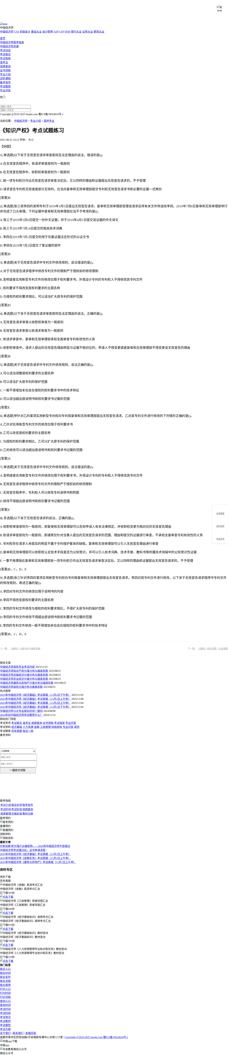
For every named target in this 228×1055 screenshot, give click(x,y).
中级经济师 (6, 31)
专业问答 (5, 90)
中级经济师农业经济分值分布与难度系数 (24, 678)
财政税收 (56, 727)
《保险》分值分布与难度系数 (25, 648)
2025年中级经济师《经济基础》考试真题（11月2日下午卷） (35, 694)
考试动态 (5, 50)
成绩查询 (5, 66)
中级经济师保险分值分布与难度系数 (21, 686)
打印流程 (5, 997)
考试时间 (5, 1009)
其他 (76, 727)
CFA (16, 31)
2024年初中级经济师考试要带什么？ (21, 715)
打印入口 (5, 989)
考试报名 (5, 54)
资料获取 (220, 526)
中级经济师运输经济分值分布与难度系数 (24, 674)
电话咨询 (220, 539)
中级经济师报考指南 (12, 42)
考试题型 (5, 1025)
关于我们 (5, 1033)
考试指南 (5, 58)
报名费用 (5, 985)
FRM (67, 31)
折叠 (211, 524)
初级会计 (25, 31)
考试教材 (5, 1021)
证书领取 (5, 70)
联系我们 (18, 1033)
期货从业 (99, 31)
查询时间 (5, 1005)
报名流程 (5, 981)
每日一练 (28, 731)
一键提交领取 (18, 770)
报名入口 (5, 969)
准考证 (4, 62)
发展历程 (30, 1033)
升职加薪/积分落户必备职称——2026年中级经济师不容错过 (35, 846)
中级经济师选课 (9, 46)
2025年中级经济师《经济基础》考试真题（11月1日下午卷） (35, 707)
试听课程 (5, 78)
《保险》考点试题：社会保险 (213, 648)
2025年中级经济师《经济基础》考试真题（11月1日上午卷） (35, 698)
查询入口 (5, 1001)
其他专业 (49, 120)
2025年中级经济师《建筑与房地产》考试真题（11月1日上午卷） (38, 862)
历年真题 (16, 731)
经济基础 (16, 727)
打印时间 (5, 993)
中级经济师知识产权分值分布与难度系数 (24, 670)
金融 (36, 727)
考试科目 (5, 1013)
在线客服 (220, 513)
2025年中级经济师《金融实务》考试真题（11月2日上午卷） (35, 858)
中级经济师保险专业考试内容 (17, 666)
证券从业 (87, 31)
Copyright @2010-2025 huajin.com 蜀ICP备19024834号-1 (96, 1037)
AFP (56, 31)
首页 (2, 38)
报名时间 (5, 973)
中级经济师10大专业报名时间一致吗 (21, 711)
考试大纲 (5, 1029)
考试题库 (5, 86)
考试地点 (5, 1017)
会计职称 (47, 31)
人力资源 (28, 727)
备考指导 (5, 82)
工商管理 (45, 727)
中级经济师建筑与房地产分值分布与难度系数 (26, 682)
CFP (61, 31)
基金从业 (36, 31)
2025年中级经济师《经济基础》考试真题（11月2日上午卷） (35, 702)
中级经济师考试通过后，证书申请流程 (22, 850)
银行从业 (76, 31)
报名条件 (5, 977)
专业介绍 (5, 74)
